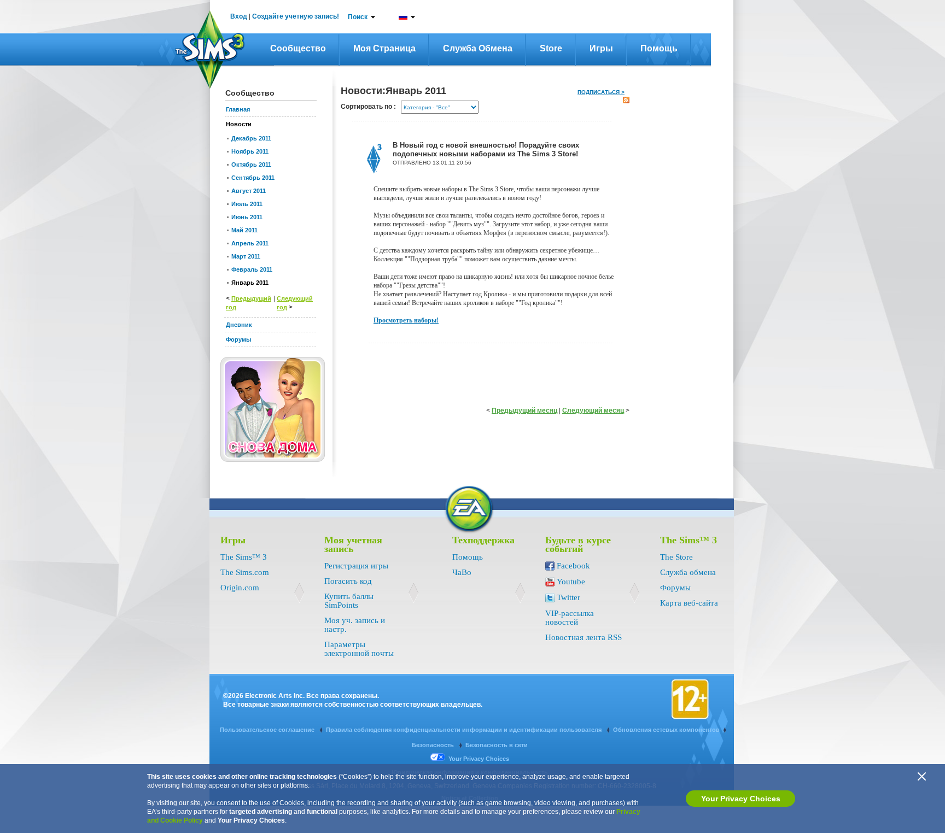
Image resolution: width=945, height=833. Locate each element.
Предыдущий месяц (524, 410)
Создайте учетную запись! (295, 16)
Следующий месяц (593, 410)
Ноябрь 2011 (250, 151)
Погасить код (348, 581)
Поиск (358, 17)
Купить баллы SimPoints (349, 600)
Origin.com (239, 587)
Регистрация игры (356, 565)
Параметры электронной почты (359, 649)
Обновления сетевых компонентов (666, 729)
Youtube (571, 581)
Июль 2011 (246, 204)
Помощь (659, 48)
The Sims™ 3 (243, 557)
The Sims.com (244, 572)
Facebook (573, 565)
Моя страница (384, 48)
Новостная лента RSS (583, 637)
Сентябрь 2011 (253, 177)
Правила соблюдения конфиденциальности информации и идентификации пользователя (464, 729)
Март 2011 (245, 256)
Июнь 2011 (246, 217)
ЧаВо (461, 572)
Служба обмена (477, 48)
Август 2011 (248, 190)
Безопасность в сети (496, 745)
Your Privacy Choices (740, 798)
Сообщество (298, 48)
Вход (238, 16)
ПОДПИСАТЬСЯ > (601, 92)
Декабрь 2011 (251, 138)
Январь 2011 (250, 282)
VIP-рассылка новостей (569, 617)
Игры (601, 48)
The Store (676, 557)
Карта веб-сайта (689, 603)
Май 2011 (244, 230)
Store (551, 48)
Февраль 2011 (251, 269)
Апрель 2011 (250, 243)
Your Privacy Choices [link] (478, 758)
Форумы (675, 587)
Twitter (568, 597)
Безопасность (434, 745)
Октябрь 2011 (251, 164)
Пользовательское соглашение (268, 729)
